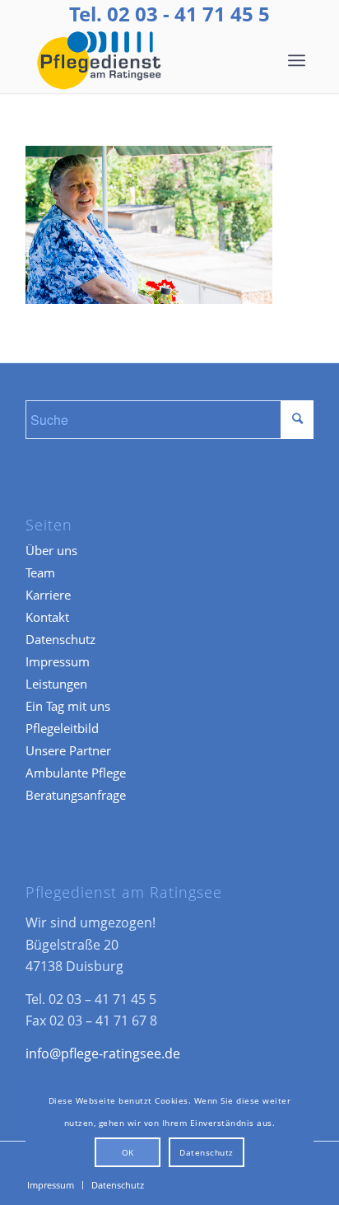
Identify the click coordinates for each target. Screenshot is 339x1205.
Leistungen (56, 683)
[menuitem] (296, 60)
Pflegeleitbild (62, 728)
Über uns (51, 550)
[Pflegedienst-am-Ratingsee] (141, 60)
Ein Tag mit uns (68, 706)
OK (128, 1152)
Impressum (58, 661)
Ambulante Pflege (76, 772)
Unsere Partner (68, 750)
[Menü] (296, 60)
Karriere (48, 594)
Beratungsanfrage (76, 795)
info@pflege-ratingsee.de (103, 1053)
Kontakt (47, 617)
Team (40, 572)
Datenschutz (60, 639)
